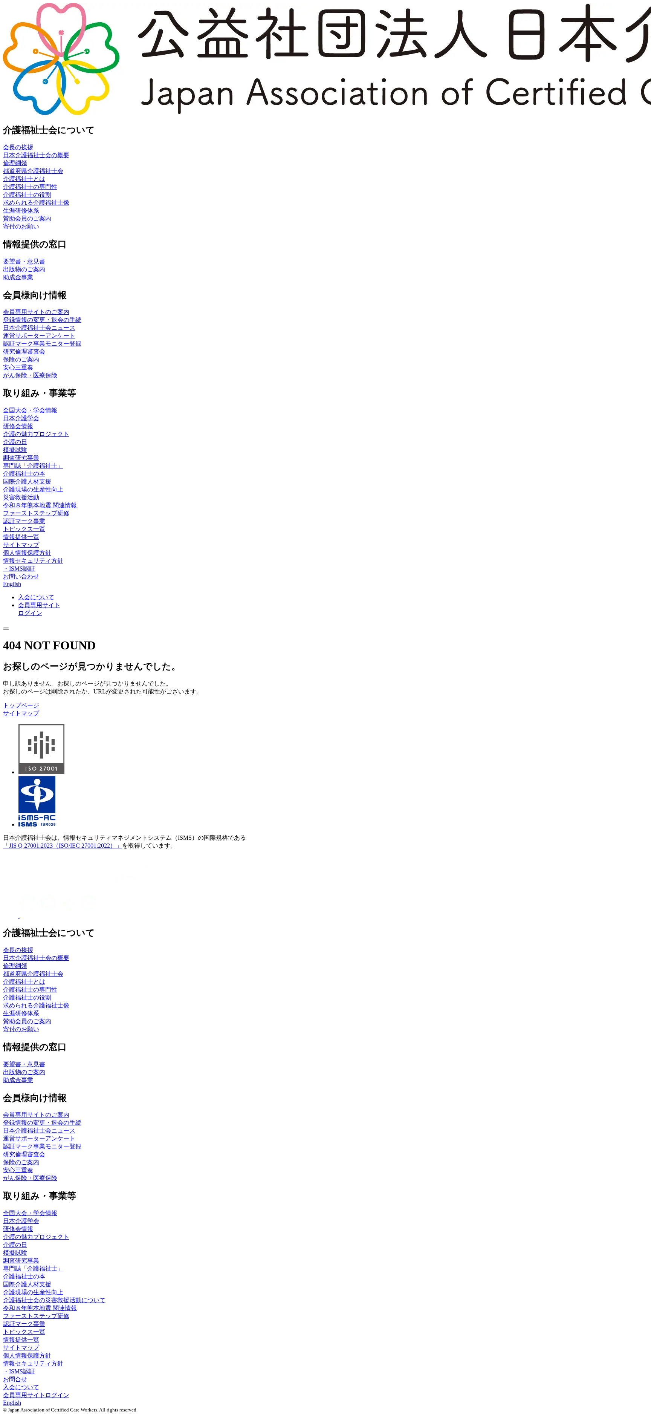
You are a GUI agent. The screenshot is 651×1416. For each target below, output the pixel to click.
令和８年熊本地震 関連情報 (40, 505)
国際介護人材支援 (27, 481)
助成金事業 (18, 277)
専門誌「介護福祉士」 (33, 465)
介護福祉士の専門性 (30, 187)
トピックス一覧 (24, 529)
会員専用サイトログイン (36, 1395)
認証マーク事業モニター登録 (42, 343)
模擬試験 (15, 450)
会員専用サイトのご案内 (36, 312)
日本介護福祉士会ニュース (39, 328)
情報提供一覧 (21, 537)
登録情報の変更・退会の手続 (42, 320)
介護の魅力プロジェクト (36, 434)
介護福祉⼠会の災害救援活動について (54, 1300)
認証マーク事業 (24, 521)
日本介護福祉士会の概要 (36, 155)
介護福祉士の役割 (27, 194)
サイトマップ (21, 545)
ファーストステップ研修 (36, 513)
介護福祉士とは (24, 179)
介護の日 (15, 442)
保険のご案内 (21, 359)
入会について (21, 1387)
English (12, 584)
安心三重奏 (18, 367)
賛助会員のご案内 (27, 218)
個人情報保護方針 (27, 553)
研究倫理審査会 (24, 351)
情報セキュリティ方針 (33, 560)
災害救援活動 (21, 497)
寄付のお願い (21, 226)
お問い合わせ (21, 576)
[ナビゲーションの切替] (6, 629)
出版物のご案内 (24, 269)
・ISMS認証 (19, 568)
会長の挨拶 (18, 147)
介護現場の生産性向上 (33, 489)
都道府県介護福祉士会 (33, 171)
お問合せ (15, 1379)
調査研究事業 (21, 458)
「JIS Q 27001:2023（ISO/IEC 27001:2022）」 (62, 845)
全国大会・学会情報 (30, 410)
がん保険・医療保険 (30, 375)
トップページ (21, 705)
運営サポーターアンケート (39, 335)
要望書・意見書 (24, 261)
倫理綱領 (15, 163)
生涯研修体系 (21, 210)
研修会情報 (18, 426)
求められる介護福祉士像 (36, 202)
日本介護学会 (21, 418)
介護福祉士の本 (24, 473)
